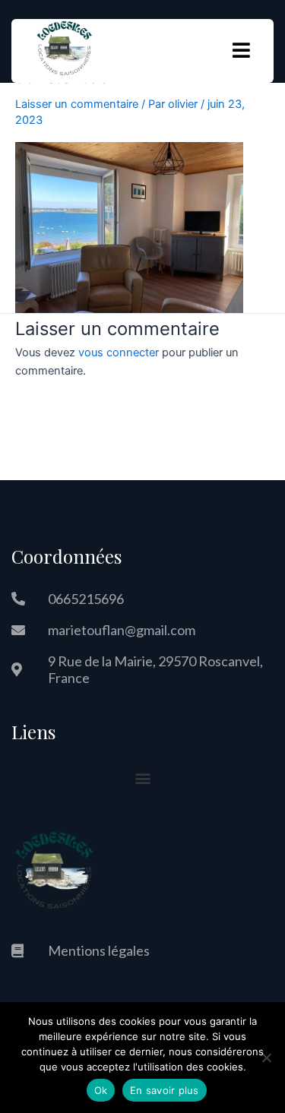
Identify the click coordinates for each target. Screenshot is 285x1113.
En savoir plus (164, 1090)
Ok (101, 1090)
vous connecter (118, 352)
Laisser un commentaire (76, 104)
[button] (142, 778)
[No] (266, 1057)
